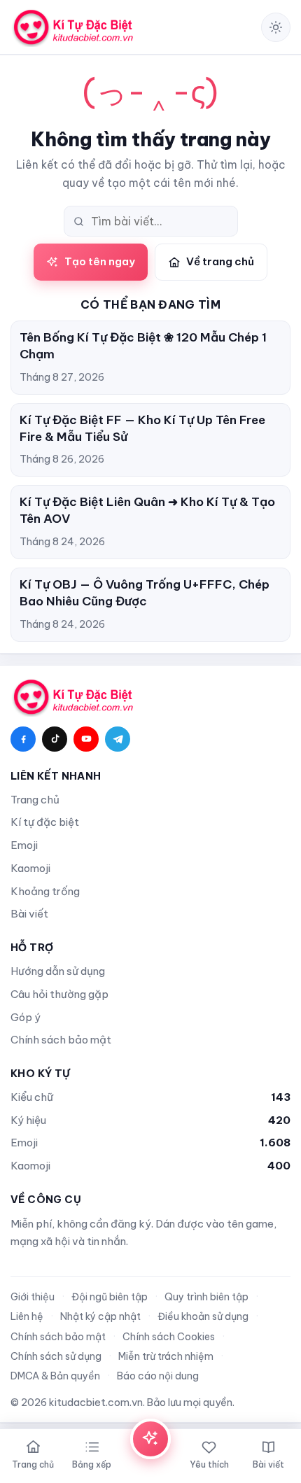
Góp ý (25, 1017)
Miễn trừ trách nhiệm (166, 1356)
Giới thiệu (32, 1297)
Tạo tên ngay (99, 261)
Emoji (24, 845)
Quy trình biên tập (206, 1297)
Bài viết (29, 913)
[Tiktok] (54, 739)
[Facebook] (23, 739)
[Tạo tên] (150, 1439)
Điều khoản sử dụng (203, 1316)
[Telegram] (117, 739)
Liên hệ (26, 1316)
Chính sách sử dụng (56, 1356)
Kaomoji (30, 868)
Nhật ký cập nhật (100, 1316)
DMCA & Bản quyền (55, 1376)
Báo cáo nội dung (158, 1376)
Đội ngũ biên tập (109, 1297)
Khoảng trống (45, 891)
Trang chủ (34, 799)
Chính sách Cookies (168, 1336)
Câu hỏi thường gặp (59, 994)
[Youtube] (86, 739)
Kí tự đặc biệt (44, 822)
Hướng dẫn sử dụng (57, 971)
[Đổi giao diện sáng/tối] (275, 27)
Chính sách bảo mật (60, 1039)
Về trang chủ (220, 261)
